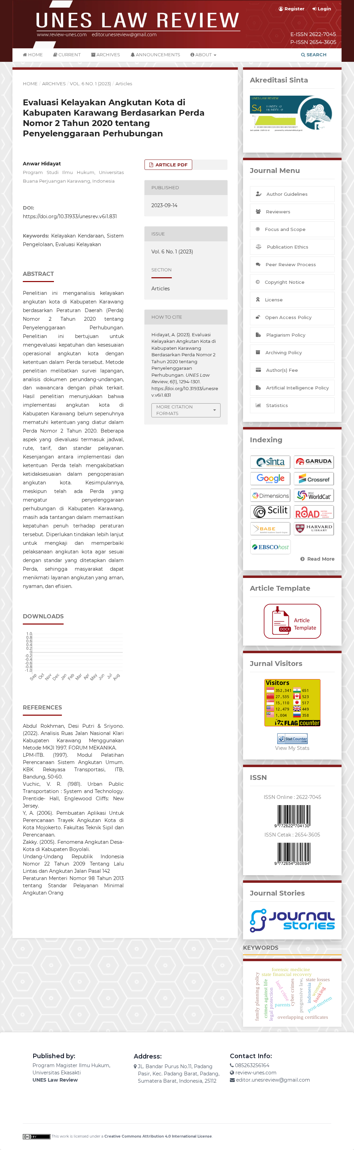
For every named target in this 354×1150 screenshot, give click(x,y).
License (274, 299)
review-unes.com (256, 1073)
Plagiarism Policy (285, 335)
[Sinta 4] (292, 114)
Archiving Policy (284, 352)
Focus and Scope (285, 229)
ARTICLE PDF (170, 164)
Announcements (157, 54)
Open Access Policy (288, 317)
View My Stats (292, 748)
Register (294, 8)
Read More (321, 559)
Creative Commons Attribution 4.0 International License (158, 1136)
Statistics (277, 405)
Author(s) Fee (282, 370)
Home (35, 54)
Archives (107, 54)
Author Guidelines (287, 194)
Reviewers (278, 211)
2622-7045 (308, 797)
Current (69, 54)
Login (323, 8)
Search (316, 54)
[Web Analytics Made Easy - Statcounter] (292, 738)
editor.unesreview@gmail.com (273, 1080)
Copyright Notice (285, 282)
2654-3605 (307, 835)
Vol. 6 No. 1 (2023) (90, 83)
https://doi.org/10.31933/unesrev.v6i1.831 (70, 216)
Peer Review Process (291, 264)
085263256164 (252, 1065)
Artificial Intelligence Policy (297, 387)
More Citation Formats (174, 410)
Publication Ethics (287, 247)
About (203, 54)
